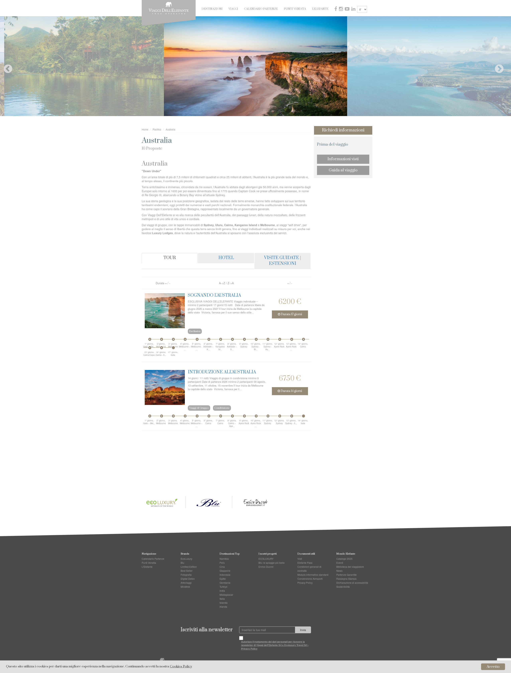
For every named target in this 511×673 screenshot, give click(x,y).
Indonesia (225, 574)
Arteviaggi (186, 582)
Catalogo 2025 (344, 558)
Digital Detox (188, 578)
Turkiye (223, 586)
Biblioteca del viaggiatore (350, 566)
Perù (222, 562)
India (222, 590)
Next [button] (496, 66)
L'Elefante (320, 9)
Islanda (224, 602)
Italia (222, 598)
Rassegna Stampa (346, 578)
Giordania (225, 582)
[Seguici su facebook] (336, 9)
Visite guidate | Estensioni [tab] (282, 260)
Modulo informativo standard (312, 574)
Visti (299, 558)
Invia (303, 630)
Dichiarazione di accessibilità (352, 582)
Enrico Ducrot (265, 566)
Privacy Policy (305, 582)
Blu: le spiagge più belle (271, 562)
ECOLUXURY (265, 558)
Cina (222, 566)
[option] (255, 66)
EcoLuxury (186, 558)
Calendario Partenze (261, 9)
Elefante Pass (304, 562)
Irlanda (223, 606)
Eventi (339, 562)
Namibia (224, 558)
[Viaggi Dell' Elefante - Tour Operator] (169, 8)
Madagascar (226, 594)
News (339, 570)
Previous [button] (5, 66)
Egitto (223, 578)
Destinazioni (212, 9)
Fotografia (186, 574)
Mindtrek (185, 586)
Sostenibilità (343, 586)
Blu (182, 562)
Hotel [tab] (226, 257)
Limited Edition (189, 566)
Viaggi (233, 9)
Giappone (225, 570)
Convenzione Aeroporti (310, 578)
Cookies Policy (181, 666)
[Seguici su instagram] (341, 9)
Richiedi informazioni (343, 130)
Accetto (493, 666)
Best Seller (186, 570)
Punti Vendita (295, 9)
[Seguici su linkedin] (353, 9)
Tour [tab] (169, 257)
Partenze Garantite (346, 574)
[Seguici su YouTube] (347, 9)
